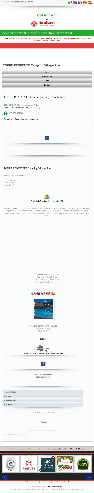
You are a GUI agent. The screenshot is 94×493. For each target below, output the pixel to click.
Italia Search (65, 482)
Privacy (43, 422)
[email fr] (80, 2)
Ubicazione (47, 76)
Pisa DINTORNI (11, 400)
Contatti (47, 85)
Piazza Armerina (45, 482)
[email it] (70, 2)
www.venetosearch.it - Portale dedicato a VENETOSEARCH (37, 33)
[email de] (84, 2)
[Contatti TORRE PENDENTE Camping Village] (43, 338)
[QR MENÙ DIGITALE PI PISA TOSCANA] (47, 464)
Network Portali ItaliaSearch (21, 2)
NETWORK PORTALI (55, 487)
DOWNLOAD (10, 405)
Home (47, 72)
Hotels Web (56, 482)
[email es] (89, 2)
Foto (47, 81)
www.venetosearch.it (23, 449)
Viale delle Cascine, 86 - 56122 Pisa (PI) (22, 107)
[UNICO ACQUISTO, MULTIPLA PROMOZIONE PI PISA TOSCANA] (65, 464)
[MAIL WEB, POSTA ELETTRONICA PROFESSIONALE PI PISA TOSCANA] (29, 464)
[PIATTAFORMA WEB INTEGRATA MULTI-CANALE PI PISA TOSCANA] (11, 464)
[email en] (75, 2)
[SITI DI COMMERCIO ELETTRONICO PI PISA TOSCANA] (83, 464)
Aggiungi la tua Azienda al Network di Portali (68, 449)
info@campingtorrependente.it (21, 119)
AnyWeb (27, 482)
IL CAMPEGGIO (11, 392)
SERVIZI (8, 396)
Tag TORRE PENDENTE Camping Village (15, 435)
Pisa (33, 482)
